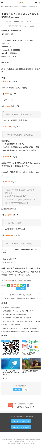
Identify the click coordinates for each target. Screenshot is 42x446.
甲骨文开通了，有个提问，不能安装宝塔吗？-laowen (20, 15)
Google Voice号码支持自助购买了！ (22, 280)
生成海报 (21, 289)
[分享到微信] (21, 285)
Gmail (23, 340)
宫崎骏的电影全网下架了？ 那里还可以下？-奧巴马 (18, 311)
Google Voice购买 (20, 439)
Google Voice (5, 340)
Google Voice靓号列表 (21, 421)
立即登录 (17, 390)
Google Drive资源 (19, 441)
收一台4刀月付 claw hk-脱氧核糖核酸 (14, 314)
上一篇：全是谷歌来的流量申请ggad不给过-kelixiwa (21, 295)
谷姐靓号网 (21, 2)
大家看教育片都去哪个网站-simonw (30, 371)
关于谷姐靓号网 (29, 441)
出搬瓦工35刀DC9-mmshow (11, 325)
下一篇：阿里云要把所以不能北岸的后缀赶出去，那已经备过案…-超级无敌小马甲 (22, 298)
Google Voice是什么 (30, 439)
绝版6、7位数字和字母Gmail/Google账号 (28, 354)
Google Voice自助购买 (21, 427)
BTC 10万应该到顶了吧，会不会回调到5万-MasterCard (20, 328)
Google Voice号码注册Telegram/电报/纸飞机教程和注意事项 (10, 372)
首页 (2, 7)
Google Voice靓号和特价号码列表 (10, 354)
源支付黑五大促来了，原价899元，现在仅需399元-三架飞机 (21, 321)
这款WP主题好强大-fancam (11, 307)
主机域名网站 (8, 7)
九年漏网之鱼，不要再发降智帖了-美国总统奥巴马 (18, 318)
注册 (26, 390)
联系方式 (21, 436)
